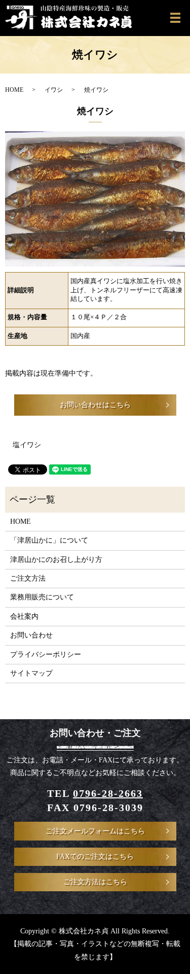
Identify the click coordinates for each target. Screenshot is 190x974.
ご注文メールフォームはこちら (95, 831)
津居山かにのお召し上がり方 (56, 559)
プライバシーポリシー (45, 654)
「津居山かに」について (49, 540)
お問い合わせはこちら (95, 405)
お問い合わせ (31, 635)
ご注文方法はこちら (95, 882)
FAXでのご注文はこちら (95, 856)
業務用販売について (42, 597)
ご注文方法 (28, 578)
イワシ (54, 89)
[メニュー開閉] (175, 18)
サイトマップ (31, 673)
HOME (14, 89)
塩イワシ (27, 445)
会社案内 (24, 616)
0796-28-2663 (108, 793)
